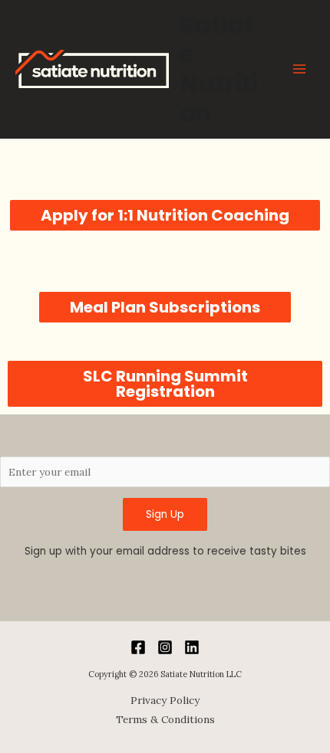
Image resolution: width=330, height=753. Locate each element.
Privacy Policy (165, 700)
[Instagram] (165, 647)
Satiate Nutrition (219, 69)
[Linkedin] (192, 647)
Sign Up (165, 514)
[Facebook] (138, 647)
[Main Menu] (299, 69)
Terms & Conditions (165, 719)
